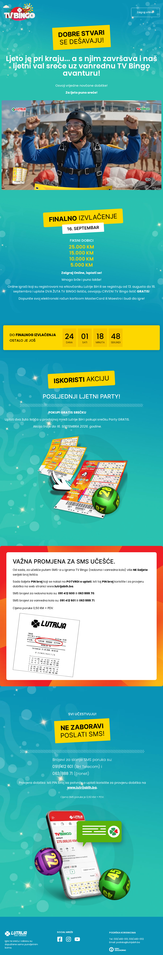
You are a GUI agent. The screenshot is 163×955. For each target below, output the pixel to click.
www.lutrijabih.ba (82, 787)
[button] (81, 37)
